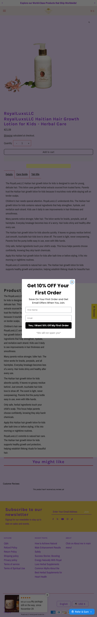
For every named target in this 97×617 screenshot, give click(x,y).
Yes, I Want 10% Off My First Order (48, 325)
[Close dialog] (72, 282)
